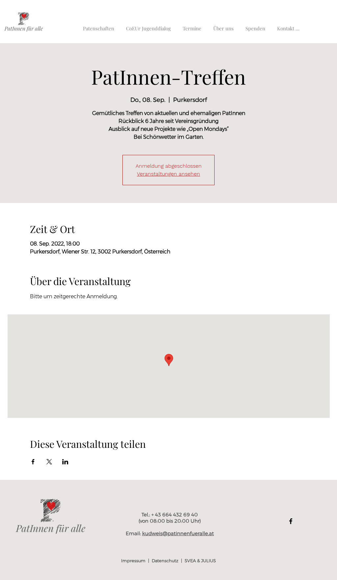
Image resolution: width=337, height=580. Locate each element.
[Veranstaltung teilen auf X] (49, 461)
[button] (288, 25)
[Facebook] (291, 521)
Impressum (133, 560)
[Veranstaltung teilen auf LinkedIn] (65, 461)
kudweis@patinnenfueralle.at (178, 533)
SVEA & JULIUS (200, 560)
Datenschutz (165, 560)
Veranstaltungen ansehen (168, 174)
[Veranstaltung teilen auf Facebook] (33, 461)
